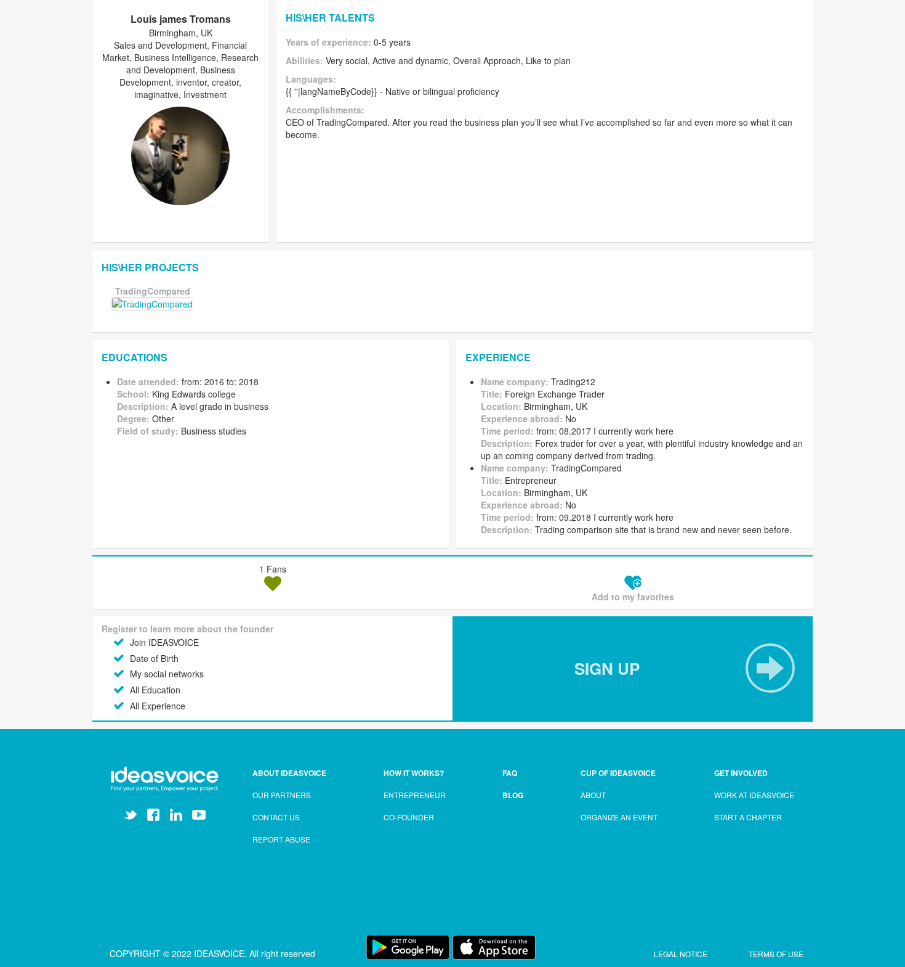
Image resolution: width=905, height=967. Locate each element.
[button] (632, 668)
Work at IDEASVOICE (754, 795)
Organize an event (619, 817)
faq (509, 772)
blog (512, 795)
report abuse (281, 839)
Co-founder (409, 817)
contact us (276, 817)
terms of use (776, 954)
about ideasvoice (289, 772)
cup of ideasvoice (618, 772)
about (593, 795)
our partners (281, 795)
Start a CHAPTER (748, 817)
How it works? (414, 772)
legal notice (681, 954)
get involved (741, 772)
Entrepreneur (415, 795)
